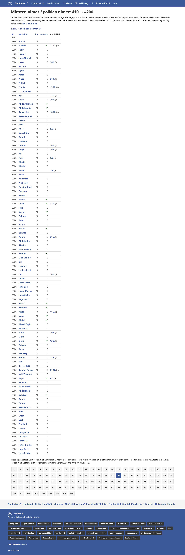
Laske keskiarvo (132, 538)
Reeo (21, 203)
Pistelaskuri (101, 528)
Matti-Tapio (25, 324)
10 (73, 469)
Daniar (22, 403)
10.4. (52, 332)
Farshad (23, 424)
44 (132, 475)
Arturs (22, 120)
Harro (22, 41)
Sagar (22, 212)
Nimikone (67, 3)
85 (73, 487)
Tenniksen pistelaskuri (68, 538)
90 (105, 487)
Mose (21, 174)
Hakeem (23, 141)
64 (99, 481)
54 (33, 481)
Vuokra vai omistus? (73, 528)
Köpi (21, 158)
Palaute (171, 504)
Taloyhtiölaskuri (138, 523)
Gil (20, 261)
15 (105, 469)
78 (27, 487)
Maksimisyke (131, 533)
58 (60, 481)
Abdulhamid (25, 108)
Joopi (21, 149)
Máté (21, 74)
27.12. (53, 45)
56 (47, 481)
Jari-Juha (23, 436)
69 (132, 481)
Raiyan (22, 345)
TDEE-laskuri (15, 533)
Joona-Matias (25, 291)
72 (151, 481)
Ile (20, 274)
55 (40, 481)
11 (79, 469)
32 (53, 475)
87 (86, 487)
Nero (21, 332)
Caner (22, 399)
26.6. (52, 145)
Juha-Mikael (25, 58)
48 (158, 475)
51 (14, 481)
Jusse (21, 62)
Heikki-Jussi (25, 270)
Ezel (21, 420)
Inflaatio (89, 528)
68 (125, 481)
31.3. (52, 237)
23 (158, 469)
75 (171, 481)
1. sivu (14, 28)
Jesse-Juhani (25, 282)
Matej (22, 320)
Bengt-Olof (24, 133)
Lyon (21, 70)
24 (164, 469)
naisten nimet (29, 23)
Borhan (22, 253)
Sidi (21, 361)
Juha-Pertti (24, 449)
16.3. (52, 274)
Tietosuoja (160, 504)
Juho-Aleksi (24, 295)
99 (164, 487)
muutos (44, 34)
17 (119, 469)
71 (145, 481)
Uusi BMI (160, 528)
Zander (22, 232)
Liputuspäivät (37, 3)
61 (79, 481)
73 (158, 481)
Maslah (22, 166)
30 (40, 475)
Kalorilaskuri (29, 533)
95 (138, 487)
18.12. (53, 112)
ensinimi (23, 34)
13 (92, 469)
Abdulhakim (25, 241)
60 (73, 481)
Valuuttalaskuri (107, 523)
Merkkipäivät (53, 3)
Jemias (22, 145)
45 (138, 475)
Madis (22, 162)
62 (86, 481)
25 (171, 469)
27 (20, 475)
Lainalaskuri (39, 528)
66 (112, 481)
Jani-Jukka (24, 432)
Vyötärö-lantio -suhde (96, 533)
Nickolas (23, 182)
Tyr (20, 95)
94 (132, 487)
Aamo (22, 237)
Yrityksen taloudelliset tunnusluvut (125, 528)
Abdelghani (24, 390)
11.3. (52, 311)
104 (36, 493)
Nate (21, 79)
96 (145, 487)
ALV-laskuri (122, 523)
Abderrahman (26, 103)
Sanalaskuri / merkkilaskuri (110, 538)
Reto (21, 349)
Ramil (22, 199)
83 (60, 487)
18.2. (52, 95)
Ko (20, 153)
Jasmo (22, 278)
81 (47, 487)
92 (119, 487)
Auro (21, 128)
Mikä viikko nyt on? (84, 3)
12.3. (52, 203)
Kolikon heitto (48, 538)
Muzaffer (23, 178)
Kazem (22, 66)
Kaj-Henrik (24, 299)
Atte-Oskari (25, 249)
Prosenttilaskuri (155, 523)
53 (27, 481)
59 (66, 481)
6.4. (51, 378)
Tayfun (22, 224)
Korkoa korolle (55, 528)
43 (125, 475)
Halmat (23, 266)
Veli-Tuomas (25, 374)
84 (66, 487)
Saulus (22, 357)
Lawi (21, 316)
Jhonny (22, 54)
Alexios (22, 245)
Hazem (22, 45)
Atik (21, 124)
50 (171, 475)
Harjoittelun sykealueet (151, 533)
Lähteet (149, 504)
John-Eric (23, 286)
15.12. (53, 87)
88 (92, 487)
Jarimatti (23, 440)
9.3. (51, 128)
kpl (36, 34)
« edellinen (23, 28)
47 (151, 475)
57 (53, 481)
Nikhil (22, 83)
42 (119, 475)
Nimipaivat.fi (21, 3)
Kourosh (23, 307)
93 (125, 487)
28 (27, 475)
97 (151, 487)
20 (138, 469)
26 (14, 475)
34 (66, 475)
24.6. (52, 62)
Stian (21, 220)
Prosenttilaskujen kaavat (20, 528)
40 (105, 475)
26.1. (52, 79)
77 (20, 487)
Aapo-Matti (25, 386)
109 (71, 493)
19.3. (52, 149)
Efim (21, 411)
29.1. (52, 99)
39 (99, 475)
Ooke (21, 341)
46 (145, 475)
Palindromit (34, 538)
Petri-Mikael (25, 187)
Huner (22, 428)
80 (40, 487)
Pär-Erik (23, 195)
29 (33, 475)
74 (164, 481)
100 (171, 487)
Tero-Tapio (24, 365)
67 (119, 481)
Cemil (22, 137)
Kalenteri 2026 (103, 3)
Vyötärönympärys (76, 533)
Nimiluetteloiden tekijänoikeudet (126, 504)
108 (64, 493)
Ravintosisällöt (45, 533)
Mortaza (23, 328)
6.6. (51, 158)
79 (33, 487)
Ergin (21, 415)
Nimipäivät (14, 523)
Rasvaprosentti (116, 533)
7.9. (51, 170)
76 (14, 487)
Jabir (21, 49)
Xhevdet (23, 382)
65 (105, 481)
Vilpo (21, 378)
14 (99, 469)
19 (132, 469)
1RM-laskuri (60, 533)
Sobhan (22, 216)
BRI (169, 528)
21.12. (53, 370)
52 (20, 481)
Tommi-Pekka (26, 370)
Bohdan (22, 395)
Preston (23, 191)
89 (99, 487)
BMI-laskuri (148, 528)
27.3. (52, 357)
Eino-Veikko (25, 257)
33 (60, 475)
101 (14, 493)
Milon (22, 170)
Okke (21, 336)
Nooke (22, 87)
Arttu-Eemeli (25, 116)
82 (53, 487)
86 (79, 487)
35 (73, 475)
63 (92, 481)
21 (145, 469)
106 (50, 493)
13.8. (52, 341)
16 (112, 469)
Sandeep (23, 353)
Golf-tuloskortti (87, 538)
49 (164, 475)
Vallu (21, 99)
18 (125, 469)
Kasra (22, 303)
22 (151, 469)
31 (47, 475)
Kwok (21, 311)
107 (57, 493)
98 (158, 487)
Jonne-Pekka (25, 444)
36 (79, 475)
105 (43, 493)
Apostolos (24, 112)
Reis (21, 207)
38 (92, 475)
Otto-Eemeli (25, 91)
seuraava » (35, 28)
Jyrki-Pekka (24, 453)
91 (112, 487)
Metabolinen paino (17, 538)
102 (21, 493)
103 (28, 493)
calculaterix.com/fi (17, 544)
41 (112, 475)
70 (138, 481)
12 (86, 469)
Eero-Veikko (25, 407)
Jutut (115, 3)
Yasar (22, 228)
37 (86, 475)
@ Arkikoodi (14, 550)
